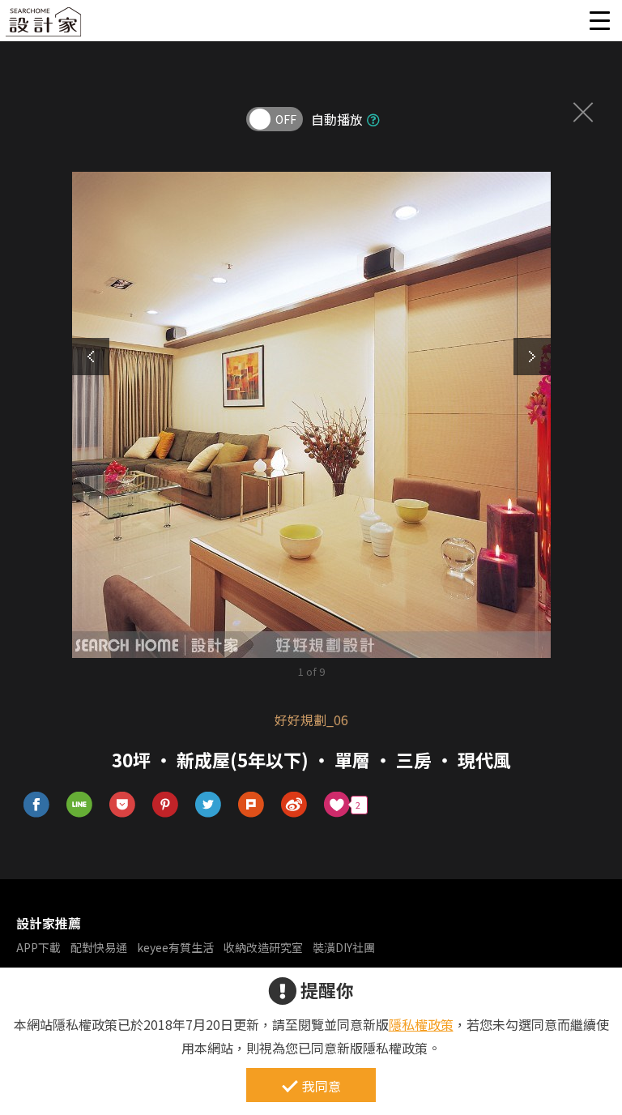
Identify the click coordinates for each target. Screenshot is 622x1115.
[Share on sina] (294, 805)
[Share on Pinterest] (165, 805)
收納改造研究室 (263, 947)
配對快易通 (98, 947)
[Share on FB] (36, 805)
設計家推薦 (48, 923)
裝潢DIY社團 (344, 947)
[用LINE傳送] (79, 805)
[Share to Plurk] (251, 805)
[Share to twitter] (208, 805)
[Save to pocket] (122, 805)
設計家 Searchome (44, 26)
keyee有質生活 (175, 947)
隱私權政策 (421, 1024)
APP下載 (38, 947)
